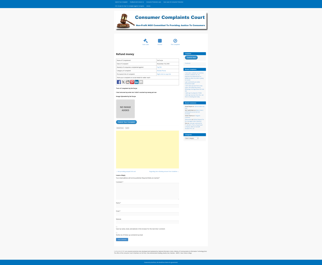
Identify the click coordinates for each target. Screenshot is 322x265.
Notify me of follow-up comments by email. (129, 235)
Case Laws (145, 44)
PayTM (159, 67)
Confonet (116, 251)
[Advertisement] (147, 149)
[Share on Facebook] (119, 82)
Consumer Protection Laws (153, 2)
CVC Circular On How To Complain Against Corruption (129, 6)
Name (118, 203)
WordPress (162, 262)
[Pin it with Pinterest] (132, 82)
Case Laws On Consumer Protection (173, 2)
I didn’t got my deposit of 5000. (193, 93)
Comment (119, 182)
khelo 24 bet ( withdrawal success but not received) (194, 112)
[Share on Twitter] (123, 82)
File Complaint (175, 44)
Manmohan (188, 119)
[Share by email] (141, 82)
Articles (148, 6)
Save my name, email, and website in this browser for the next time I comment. (140, 229)
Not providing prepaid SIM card (126, 171)
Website (118, 219)
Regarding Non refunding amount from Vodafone (164, 171)
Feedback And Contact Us (137, 2)
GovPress (153, 262)
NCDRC (123, 251)
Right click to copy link (164, 74)
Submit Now (191, 57)
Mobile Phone (161, 71)
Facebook (187, 63)
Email (118, 211)
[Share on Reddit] (128, 82)
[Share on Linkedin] (137, 82)
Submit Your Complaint (121, 2)
